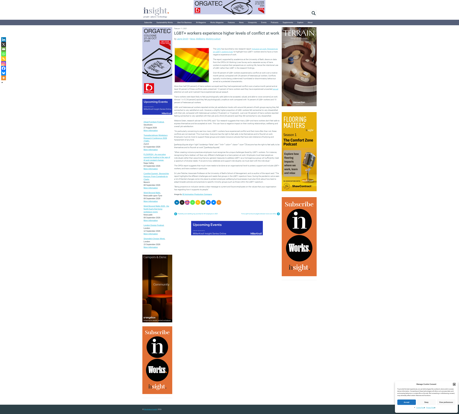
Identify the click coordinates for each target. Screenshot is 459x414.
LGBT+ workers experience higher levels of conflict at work (226, 33)
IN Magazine (201, 22)
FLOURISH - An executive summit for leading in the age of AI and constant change (157, 157)
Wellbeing (200, 39)
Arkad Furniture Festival (154, 122)
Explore (300, 22)
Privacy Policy (430, 407)
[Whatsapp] (192, 202)
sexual (275, 89)
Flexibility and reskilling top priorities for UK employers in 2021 (198, 214)
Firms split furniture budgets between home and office (258, 214)
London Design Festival (154, 225)
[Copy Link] (197, 202)
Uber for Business (184, 22)
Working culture (213, 39)
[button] (454, 384)
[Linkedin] (176, 202)
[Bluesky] (213, 202)
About (310, 22)
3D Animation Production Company (197, 194)
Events (264, 22)
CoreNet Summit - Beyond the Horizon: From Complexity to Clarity (156, 176)
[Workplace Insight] (156, 12)
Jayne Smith (182, 39)
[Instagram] (187, 202)
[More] (218, 202)
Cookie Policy (420, 407)
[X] (182, 202)
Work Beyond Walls (152, 193)
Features (231, 22)
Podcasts (274, 22)
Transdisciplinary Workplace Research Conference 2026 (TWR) (156, 138)
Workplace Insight (150, 409)
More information (151, 131)
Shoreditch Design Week (154, 239)
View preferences (446, 402)
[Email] (203, 202)
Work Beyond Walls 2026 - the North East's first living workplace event (156, 209)
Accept (406, 402)
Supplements (288, 22)
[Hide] (2, 82)
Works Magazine (217, 22)
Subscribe (148, 22)
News (241, 22)
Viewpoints (252, 22)
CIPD (219, 49)
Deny (426, 402)
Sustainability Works (164, 22)
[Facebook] (208, 202)
